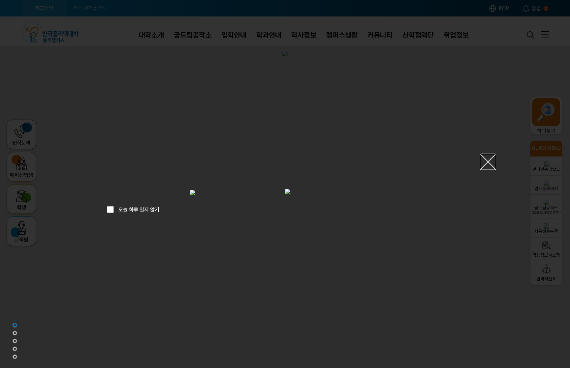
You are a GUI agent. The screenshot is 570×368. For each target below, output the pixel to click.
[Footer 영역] (15, 356)
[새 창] (192, 192)
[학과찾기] (15, 341)
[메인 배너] (15, 325)
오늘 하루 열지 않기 (138, 209)
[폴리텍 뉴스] (15, 333)
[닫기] (488, 161)
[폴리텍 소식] (15, 349)
